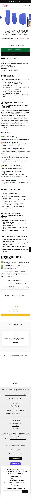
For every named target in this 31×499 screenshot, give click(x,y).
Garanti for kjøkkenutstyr (15, 283)
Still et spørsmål (15, 291)
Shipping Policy (15, 425)
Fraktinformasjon (15, 280)
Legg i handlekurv (5, 374)
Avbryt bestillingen (15, 458)
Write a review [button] (16, 315)
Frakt (9, 40)
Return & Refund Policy (15, 423)
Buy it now (15, 54)
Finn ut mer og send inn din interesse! (15, 445)
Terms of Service (15, 420)
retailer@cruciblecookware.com (18, 438)
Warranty (15, 428)
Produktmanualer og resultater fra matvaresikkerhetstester (15, 287)
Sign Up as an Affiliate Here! (15, 453)
